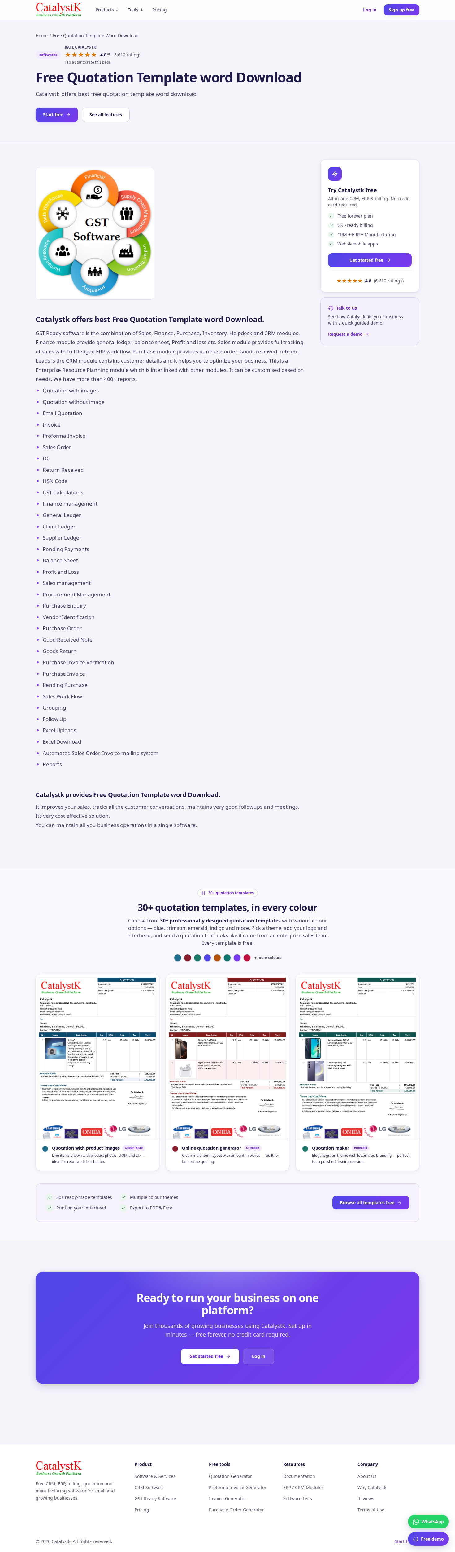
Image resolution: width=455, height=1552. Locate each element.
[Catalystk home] (59, 10)
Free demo (432, 1539)
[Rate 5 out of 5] (94, 55)
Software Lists (297, 1498)
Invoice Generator (227, 1498)
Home (42, 35)
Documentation (299, 1476)
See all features (105, 114)
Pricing (159, 10)
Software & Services (155, 1476)
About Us (367, 1476)
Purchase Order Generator (236, 1510)
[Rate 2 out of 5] (74, 55)
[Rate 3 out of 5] (81, 55)
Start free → (407, 1541)
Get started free (366, 260)
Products (105, 10)
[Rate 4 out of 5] (87, 55)
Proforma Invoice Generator (237, 1487)
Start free (53, 114)
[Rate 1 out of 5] (68, 55)
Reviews (366, 1498)
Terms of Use (371, 1510)
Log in (369, 10)
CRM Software (149, 1487)
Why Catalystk (372, 1487)
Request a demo (345, 334)
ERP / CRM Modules (303, 1487)
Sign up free (401, 10)
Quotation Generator (230, 1476)
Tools (133, 10)
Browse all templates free (367, 1202)
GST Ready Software (155, 1498)
